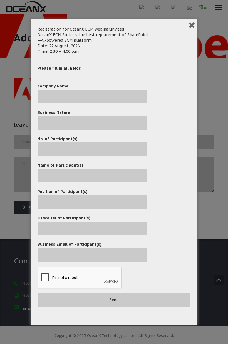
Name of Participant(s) (60, 165)
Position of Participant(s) (63, 191)
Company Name (53, 86)
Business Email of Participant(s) (69, 244)
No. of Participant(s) (58, 138)
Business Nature (54, 112)
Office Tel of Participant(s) (64, 217)
